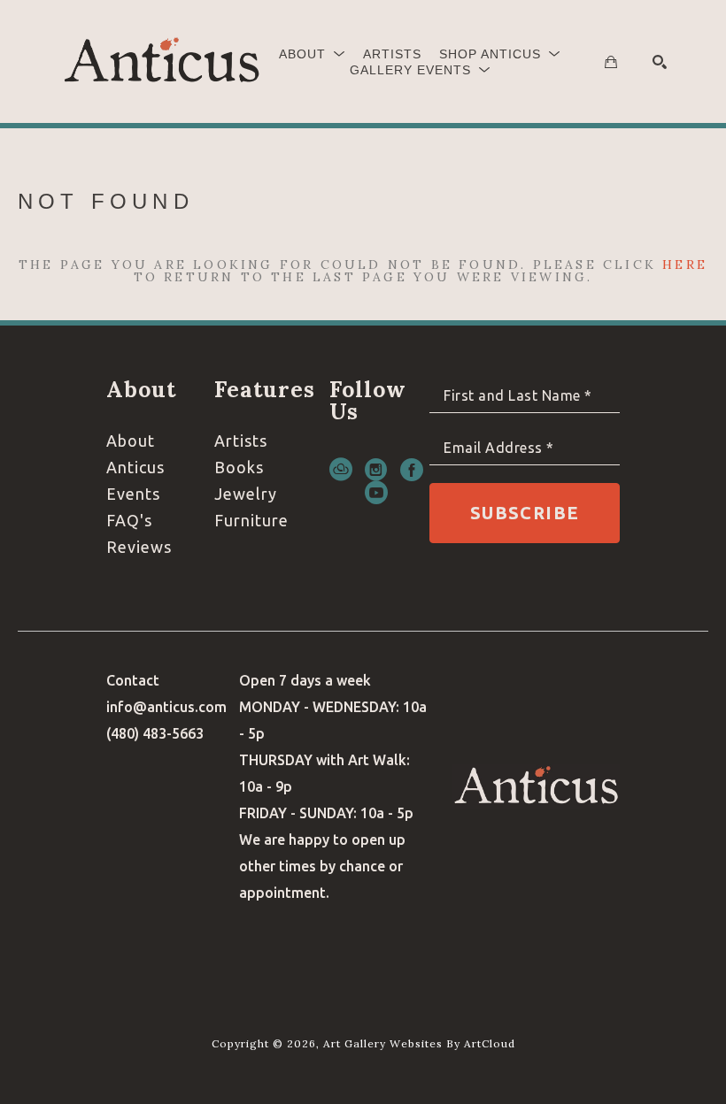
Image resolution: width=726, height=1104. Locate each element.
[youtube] (376, 492)
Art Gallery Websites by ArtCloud (419, 1043)
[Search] (660, 62)
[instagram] (376, 469)
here (684, 264)
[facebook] (411, 469)
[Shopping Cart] (611, 62)
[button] (312, 54)
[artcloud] (340, 469)
